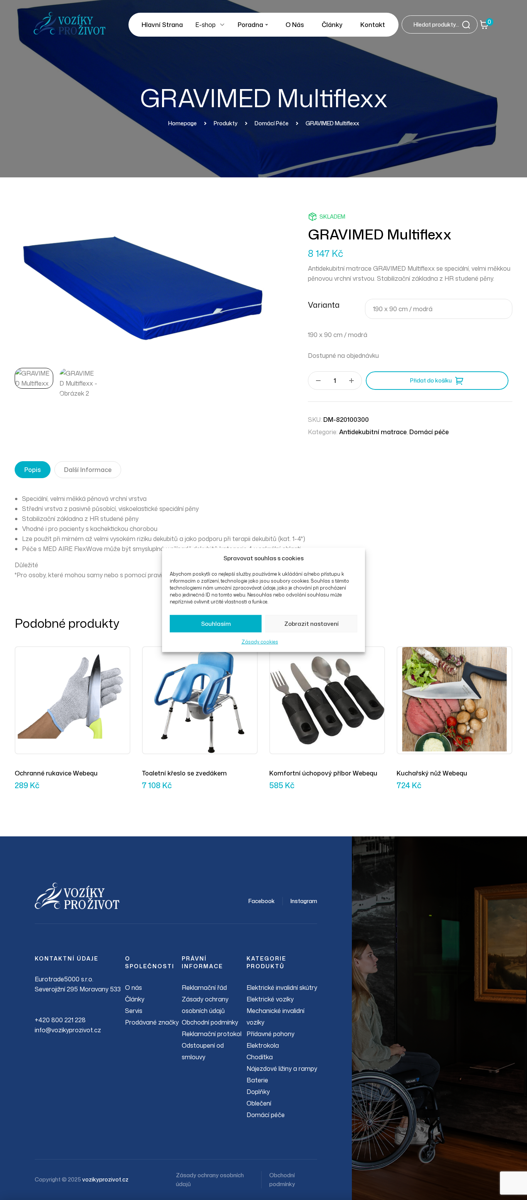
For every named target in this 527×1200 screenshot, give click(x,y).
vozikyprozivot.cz (105, 1179)
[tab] (33, 469)
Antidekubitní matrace (373, 432)
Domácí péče (429, 432)
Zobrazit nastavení (311, 624)
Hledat (468, 24)
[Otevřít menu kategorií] (222, 24)
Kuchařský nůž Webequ (432, 773)
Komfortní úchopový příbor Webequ (323, 773)
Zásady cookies (260, 642)
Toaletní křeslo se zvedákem (184, 773)
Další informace (87, 469)
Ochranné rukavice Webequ (56, 773)
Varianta (324, 304)
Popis (32, 469)
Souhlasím (216, 624)
